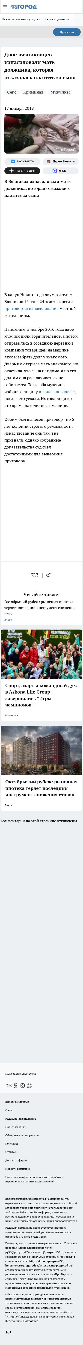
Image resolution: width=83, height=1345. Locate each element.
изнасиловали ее (58, 391)
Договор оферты (16, 1160)
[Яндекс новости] (61, 161)
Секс (11, 92)
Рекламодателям (57, 19)
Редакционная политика (20, 1118)
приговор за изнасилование (31, 308)
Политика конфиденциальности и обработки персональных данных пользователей (34, 1179)
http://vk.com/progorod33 (46, 1261)
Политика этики (15, 1127)
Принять (67, 32)
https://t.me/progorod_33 (55, 1265)
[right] (78, 20)
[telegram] (49, 575)
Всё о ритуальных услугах (21, 19)
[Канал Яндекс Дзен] (22, 170)
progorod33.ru (14, 1236)
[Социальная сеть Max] (61, 170)
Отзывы (10, 1152)
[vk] (35, 575)
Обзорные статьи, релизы (22, 1135)
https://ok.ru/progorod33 (21, 1265)
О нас (8, 1110)
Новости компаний (17, 1168)
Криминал (33, 92)
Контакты (11, 1143)
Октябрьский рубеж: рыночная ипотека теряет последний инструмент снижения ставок (39, 610)
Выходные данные (17, 1101)
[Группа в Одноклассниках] (15, 1085)
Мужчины (60, 92)
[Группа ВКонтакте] (22, 161)
